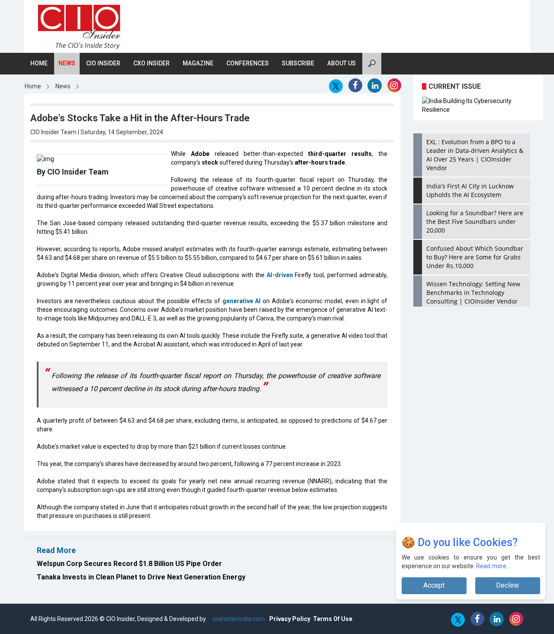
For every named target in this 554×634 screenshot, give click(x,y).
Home (39, 63)
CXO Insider (151, 63)
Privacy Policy (289, 618)
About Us (341, 63)
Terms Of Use (332, 618)
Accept (433, 585)
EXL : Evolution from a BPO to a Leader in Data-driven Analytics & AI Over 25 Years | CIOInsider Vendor (474, 155)
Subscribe (298, 63)
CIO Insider (103, 63)
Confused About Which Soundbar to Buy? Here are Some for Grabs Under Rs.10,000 (474, 257)
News (66, 63)
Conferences (247, 63)
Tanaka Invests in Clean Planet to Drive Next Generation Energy (141, 577)
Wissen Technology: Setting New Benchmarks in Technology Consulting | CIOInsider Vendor (473, 292)
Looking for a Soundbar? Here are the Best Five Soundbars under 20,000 (474, 221)
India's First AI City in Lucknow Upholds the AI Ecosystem (470, 190)
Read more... (493, 566)
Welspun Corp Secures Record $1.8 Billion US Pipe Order (129, 564)
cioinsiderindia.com (238, 618)
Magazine (198, 63)
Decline (507, 585)
